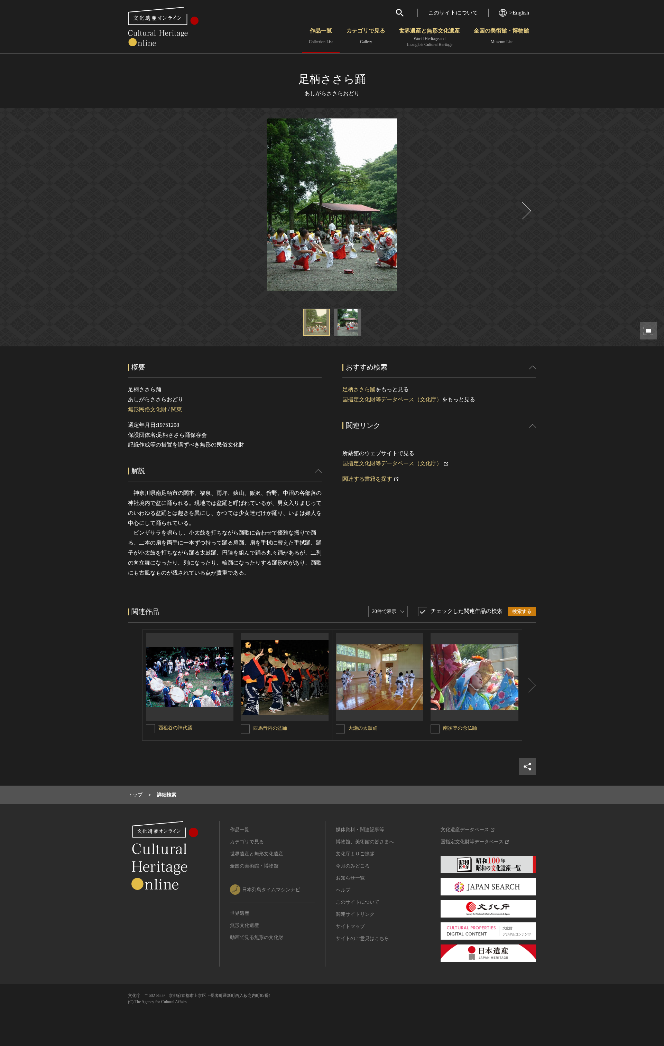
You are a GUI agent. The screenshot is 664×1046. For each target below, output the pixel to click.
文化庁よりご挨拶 (355, 853)
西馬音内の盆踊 (270, 728)
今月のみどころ (353, 866)
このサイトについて (453, 13)
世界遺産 (239, 913)
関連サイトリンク (355, 914)
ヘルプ (343, 890)
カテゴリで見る (366, 36)
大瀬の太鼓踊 (362, 728)
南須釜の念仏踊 (460, 728)
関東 (176, 409)
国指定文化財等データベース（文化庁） (392, 399)
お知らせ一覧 (350, 878)
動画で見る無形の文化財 (256, 937)
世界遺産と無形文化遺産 (429, 37)
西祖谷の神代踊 (175, 727)
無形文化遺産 (244, 925)
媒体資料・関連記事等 (360, 829)
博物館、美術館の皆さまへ (365, 841)
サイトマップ (350, 926)
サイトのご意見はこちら (362, 938)
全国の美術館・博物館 (501, 36)
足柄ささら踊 (359, 389)
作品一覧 (321, 36)
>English (519, 13)
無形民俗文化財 (147, 409)
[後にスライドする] (525, 210)
